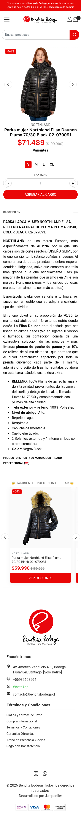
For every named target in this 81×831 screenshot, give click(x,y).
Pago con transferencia (23, 746)
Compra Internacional (21, 721)
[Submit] (74, 35)
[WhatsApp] (45, 774)
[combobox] (40, 35)
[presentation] (8, 84)
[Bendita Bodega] (40, 19)
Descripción (11, 212)
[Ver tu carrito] (75, 19)
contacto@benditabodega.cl (34, 694)
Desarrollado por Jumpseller (40, 796)
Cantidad (40, 174)
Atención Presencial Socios (25, 740)
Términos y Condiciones (23, 727)
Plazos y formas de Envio (24, 715)
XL (52, 164)
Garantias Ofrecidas (20, 734)
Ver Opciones (40, 578)
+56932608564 (24, 680)
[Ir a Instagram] (36, 774)
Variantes (40, 150)
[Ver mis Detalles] (70, 20)
